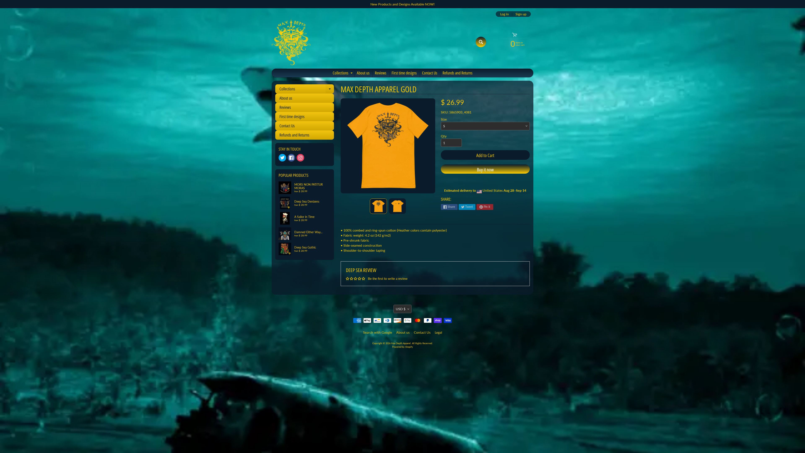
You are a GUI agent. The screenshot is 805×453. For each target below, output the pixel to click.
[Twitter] (282, 157)
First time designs (404, 73)
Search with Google (377, 332)
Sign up (520, 14)
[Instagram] (300, 157)
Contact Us (429, 73)
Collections (343, 73)
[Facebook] (291, 157)
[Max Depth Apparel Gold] (378, 206)
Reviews (380, 73)
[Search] (481, 42)
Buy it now (485, 169)
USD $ (400, 309)
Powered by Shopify (402, 346)
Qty (444, 136)
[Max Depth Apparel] (291, 42)
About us (363, 73)
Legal (438, 332)
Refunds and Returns (458, 73)
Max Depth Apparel (401, 343)
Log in (504, 14)
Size (444, 119)
